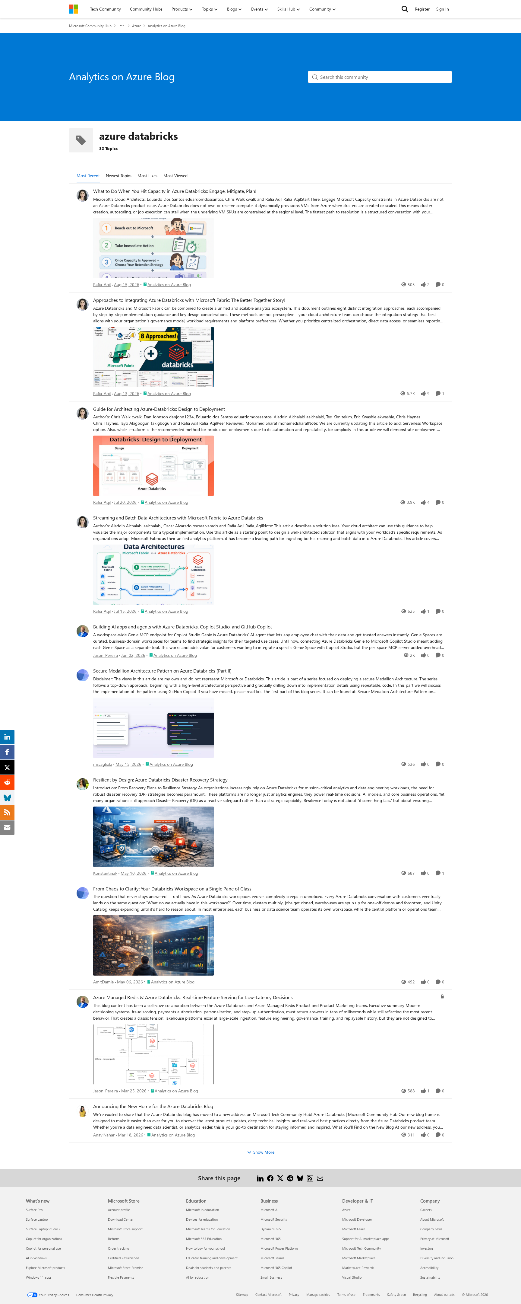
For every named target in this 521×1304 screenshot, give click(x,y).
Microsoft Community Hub (90, 25)
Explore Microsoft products (45, 1267)
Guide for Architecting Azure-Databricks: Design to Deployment (159, 409)
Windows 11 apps (39, 1277)
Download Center (121, 1219)
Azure (136, 25)
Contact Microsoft (268, 1294)
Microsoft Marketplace (358, 1258)
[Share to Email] (320, 1178)
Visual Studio (352, 1277)
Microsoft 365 (270, 1238)
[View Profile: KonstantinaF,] (83, 784)
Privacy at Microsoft (434, 1238)
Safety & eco (396, 1294)
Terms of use (346, 1294)
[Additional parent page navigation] (121, 25)
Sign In (442, 9)
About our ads (444, 1294)
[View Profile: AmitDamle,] (83, 893)
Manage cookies (318, 1294)
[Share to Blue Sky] (300, 1178)
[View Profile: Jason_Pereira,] (83, 631)
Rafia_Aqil (102, 284)
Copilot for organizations (44, 1238)
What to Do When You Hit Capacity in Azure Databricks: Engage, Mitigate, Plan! (175, 191)
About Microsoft (432, 1219)
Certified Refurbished (123, 1258)
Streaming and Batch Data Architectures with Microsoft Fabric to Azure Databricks (178, 518)
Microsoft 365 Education (204, 1238)
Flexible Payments (121, 1277)
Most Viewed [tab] (175, 175)
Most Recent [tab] (88, 175)
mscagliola (102, 764)
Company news (431, 1229)
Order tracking (118, 1248)
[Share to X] (280, 1178)
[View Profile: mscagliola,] (83, 675)
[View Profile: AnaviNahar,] (83, 1111)
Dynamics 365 (270, 1229)
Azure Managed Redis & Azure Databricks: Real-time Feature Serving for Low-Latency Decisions (193, 997)
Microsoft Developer (357, 1219)
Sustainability (430, 1277)
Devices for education (202, 1219)
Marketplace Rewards (358, 1267)
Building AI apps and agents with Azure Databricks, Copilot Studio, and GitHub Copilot (182, 627)
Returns (113, 1238)
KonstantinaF (105, 873)
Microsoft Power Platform (279, 1248)
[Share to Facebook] (270, 1178)
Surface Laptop (37, 1219)
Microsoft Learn (353, 1229)
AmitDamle (103, 982)
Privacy (294, 1294)
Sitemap (242, 1294)
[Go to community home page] (73, 9)
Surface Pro (34, 1209)
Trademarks (371, 1294)
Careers (426, 1209)
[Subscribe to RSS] (310, 1178)
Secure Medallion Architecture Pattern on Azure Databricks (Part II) (162, 671)
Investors (427, 1248)
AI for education (197, 1277)
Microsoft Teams (272, 1258)
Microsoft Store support (125, 1229)
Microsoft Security (273, 1219)
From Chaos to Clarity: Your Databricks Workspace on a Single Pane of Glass (172, 889)
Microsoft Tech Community (361, 1248)
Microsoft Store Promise (125, 1267)
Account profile (119, 1209)
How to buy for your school (205, 1248)
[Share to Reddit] (290, 1178)
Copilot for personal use (43, 1248)
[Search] (405, 9)
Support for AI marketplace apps (365, 1238)
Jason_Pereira (105, 655)
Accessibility (429, 1267)
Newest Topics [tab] (118, 175)
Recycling (420, 1294)
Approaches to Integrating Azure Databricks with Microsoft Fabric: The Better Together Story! (189, 300)
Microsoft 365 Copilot (276, 1267)
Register (422, 9)
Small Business (271, 1277)
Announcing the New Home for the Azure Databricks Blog (153, 1106)
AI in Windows (36, 1258)
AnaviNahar (104, 1135)
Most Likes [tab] (147, 175)
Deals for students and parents (208, 1267)
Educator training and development (212, 1258)
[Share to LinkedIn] (260, 1178)
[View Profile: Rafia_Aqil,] (83, 196)
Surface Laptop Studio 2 (43, 1229)
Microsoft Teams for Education (208, 1229)
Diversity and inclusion (436, 1258)
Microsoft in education (202, 1209)
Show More (263, 1152)
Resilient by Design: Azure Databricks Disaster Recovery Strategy (160, 780)
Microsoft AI (269, 1209)
